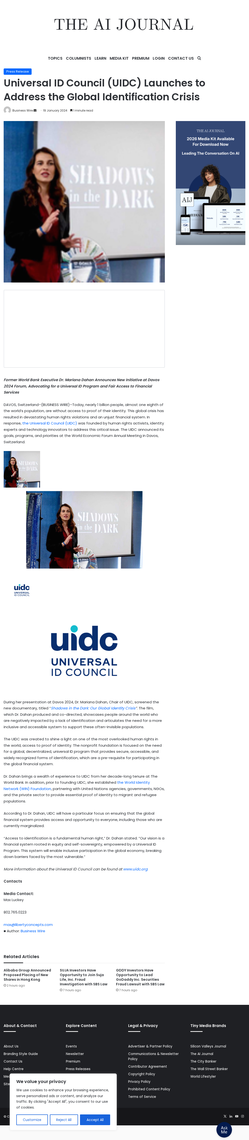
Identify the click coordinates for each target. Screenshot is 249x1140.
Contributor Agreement (147, 1066)
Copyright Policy (141, 1074)
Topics (55, 58)
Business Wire (22, 110)
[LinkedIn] (231, 1116)
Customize (32, 1119)
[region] (63, 1102)
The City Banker (203, 1061)
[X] (225, 1116)
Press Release (17, 71)
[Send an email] (35, 110)
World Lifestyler (203, 1076)
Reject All (63, 1119)
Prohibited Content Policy (149, 1089)
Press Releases (78, 1069)
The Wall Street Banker (209, 1069)
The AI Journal (201, 1054)
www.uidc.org (135, 869)
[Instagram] (242, 1116)
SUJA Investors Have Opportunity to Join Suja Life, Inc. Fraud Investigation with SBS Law (83, 977)
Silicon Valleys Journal (208, 1046)
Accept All (95, 1119)
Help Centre (14, 1069)
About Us (11, 1046)
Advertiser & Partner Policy (150, 1046)
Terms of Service (142, 1096)
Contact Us (181, 58)
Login (159, 58)
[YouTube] (237, 1116)
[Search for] (199, 58)
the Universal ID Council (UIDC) (49, 423)
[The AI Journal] (124, 25)
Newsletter (75, 1054)
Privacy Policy (139, 1081)
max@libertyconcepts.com (28, 924)
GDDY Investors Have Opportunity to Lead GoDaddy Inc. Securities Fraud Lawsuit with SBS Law (140, 977)
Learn (100, 58)
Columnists (78, 58)
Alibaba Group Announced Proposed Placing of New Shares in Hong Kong (27, 975)
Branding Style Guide (21, 1054)
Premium (140, 58)
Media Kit (119, 58)
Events (71, 1046)
